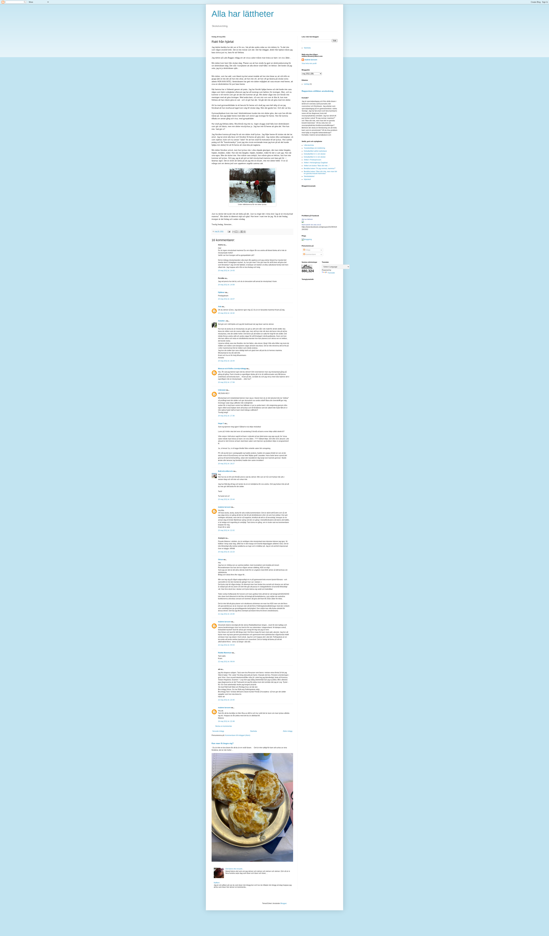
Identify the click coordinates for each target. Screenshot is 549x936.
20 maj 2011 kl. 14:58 (226, 285)
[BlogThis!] (236, 231)
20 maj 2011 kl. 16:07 (226, 299)
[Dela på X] (239, 231)
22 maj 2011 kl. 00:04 (226, 645)
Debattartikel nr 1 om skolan (315, 154)
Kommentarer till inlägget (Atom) (237, 735)
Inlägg (307, 250)
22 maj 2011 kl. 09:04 (226, 662)
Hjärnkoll (307, 179)
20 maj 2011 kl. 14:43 (226, 271)
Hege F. (221, 423)
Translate (331, 273)
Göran (220, 560)
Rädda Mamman (224, 653)
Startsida (253, 731)
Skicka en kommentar (223, 726)
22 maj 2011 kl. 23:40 (226, 700)
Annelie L (222, 321)
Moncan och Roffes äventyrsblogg (232, 369)
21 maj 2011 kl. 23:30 (226, 614)
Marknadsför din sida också (311, 225)
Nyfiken (217, 883)
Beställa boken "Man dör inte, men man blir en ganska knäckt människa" (320, 173)
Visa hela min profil (309, 63)
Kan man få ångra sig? (223, 743)
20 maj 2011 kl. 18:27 (226, 464)
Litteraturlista (309, 145)
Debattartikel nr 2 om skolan (315, 157)
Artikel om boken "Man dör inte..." (316, 166)
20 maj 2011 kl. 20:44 (226, 499)
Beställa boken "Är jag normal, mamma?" (320, 169)
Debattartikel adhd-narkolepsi (315, 151)
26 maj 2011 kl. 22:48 (226, 721)
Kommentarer (310, 254)
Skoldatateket (309, 176)
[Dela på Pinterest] (244, 231)
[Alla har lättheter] (303, 222)
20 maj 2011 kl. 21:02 (226, 530)
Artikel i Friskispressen (312, 160)
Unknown (222, 390)
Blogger (284, 903)
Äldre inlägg (287, 731)
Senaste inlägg (218, 731)
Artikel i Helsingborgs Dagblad (316, 163)
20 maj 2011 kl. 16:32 (226, 313)
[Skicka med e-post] (233, 231)
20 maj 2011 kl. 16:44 (226, 361)
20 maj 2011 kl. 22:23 (226, 552)
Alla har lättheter (243, 14)
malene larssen (224, 507)
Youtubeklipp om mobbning (314, 148)
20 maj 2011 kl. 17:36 (226, 416)
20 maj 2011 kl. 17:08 (226, 382)
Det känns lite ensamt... (234, 869)
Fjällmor (221, 292)
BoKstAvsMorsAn (225, 471)
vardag (306, 84)
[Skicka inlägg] (229, 231)
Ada (219, 307)
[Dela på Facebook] (241, 231)
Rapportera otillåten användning (317, 91)
